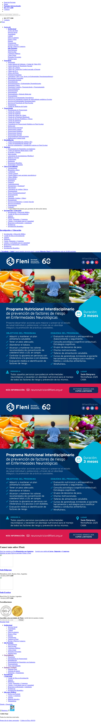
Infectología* (12, 187)
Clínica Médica (12, 177)
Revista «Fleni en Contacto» (17, 46)
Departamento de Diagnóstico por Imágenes (21, 149)
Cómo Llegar (12, 55)
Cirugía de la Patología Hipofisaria (18, 117)
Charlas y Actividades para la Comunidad (21, 221)
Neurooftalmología (14, 89)
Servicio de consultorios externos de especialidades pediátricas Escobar (30, 99)
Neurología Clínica (14, 85)
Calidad (10, 36)
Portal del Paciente (9, 2)
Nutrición (11, 196)
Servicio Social (12, 32)
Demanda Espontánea (15, 75)
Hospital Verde (4, 622)
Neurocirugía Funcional (15, 127)
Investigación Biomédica (15, 226)
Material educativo (13, 699)
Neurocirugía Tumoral (15, 133)
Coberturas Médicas (14, 53)
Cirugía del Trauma (14, 122)
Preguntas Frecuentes (14, 57)
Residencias (11, 224)
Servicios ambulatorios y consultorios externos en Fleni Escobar (28, 145)
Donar (6, 4)
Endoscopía (11, 126)
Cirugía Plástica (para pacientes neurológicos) (22, 175)
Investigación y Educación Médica (18, 212)
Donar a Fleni (12, 39)
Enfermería (11, 180)
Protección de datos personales (9, 720)
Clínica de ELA (13, 71)
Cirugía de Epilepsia (14, 113)
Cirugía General (13, 173)
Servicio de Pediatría (14, 203)
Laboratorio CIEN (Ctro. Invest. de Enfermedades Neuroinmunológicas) (30, 76)
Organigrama (12, 43)
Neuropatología (13, 664)
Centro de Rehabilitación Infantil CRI (19, 143)
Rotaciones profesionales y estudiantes (20, 223)
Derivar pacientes (16, 553)
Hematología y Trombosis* (16, 186)
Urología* (11, 207)
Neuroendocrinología (14, 80)
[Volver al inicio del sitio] (2, 22)
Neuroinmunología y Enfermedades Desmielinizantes (24, 83)
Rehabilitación (12, 660)
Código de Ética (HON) (27, 720)
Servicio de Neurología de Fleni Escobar (20, 103)
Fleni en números (13, 38)
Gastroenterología (13, 184)
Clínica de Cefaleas (14, 67)
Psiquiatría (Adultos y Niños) (17, 198)
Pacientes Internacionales (12, 6)
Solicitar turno (12, 59)
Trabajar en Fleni (13, 45)
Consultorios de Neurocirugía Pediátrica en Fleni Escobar (26, 124)
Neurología (11, 62)
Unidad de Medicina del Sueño (17, 106)
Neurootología (12, 92)
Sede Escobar (12, 52)
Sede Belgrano (12, 50)
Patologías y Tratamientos (16, 673)
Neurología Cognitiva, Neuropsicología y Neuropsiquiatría (26, 87)
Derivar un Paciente (14, 694)
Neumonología (12, 191)
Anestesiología (12, 168)
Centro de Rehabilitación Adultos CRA (20, 142)
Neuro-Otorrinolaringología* (17, 193)
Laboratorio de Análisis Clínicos (18, 189)
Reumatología (12, 200)
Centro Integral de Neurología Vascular (20, 66)
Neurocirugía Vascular (15, 135)
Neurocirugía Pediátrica (15, 131)
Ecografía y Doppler (14, 152)
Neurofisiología (13, 82)
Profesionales (12, 159)
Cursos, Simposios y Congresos (18, 219)
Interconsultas (12, 154)
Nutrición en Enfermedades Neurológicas (21, 97)
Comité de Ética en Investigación (18, 214)
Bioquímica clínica (14, 170)
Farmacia (11, 182)
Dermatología (12, 179)
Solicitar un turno (5, 553)
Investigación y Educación (10, 230)
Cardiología (11, 172)
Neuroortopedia (13, 194)
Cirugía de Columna (14, 112)
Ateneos (10, 216)
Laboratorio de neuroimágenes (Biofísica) (21, 156)
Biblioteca (11, 217)
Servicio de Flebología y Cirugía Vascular (21, 202)
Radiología (11, 161)
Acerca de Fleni (13, 30)
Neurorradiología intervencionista (18, 136)
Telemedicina (12, 105)
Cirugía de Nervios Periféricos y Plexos (20, 119)
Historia (10, 41)
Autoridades (11, 34)
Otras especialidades (14, 666)
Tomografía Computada (15, 165)
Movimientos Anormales (15, 78)
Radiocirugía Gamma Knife (16, 138)
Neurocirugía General (14, 129)
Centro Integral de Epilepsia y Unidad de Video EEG (24, 64)
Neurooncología (13, 90)
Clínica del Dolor (13, 73)
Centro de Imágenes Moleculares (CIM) (20, 150)
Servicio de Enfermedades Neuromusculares (21, 101)
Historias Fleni (12, 669)
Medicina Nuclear (13, 157)
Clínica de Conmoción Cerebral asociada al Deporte (24, 69)
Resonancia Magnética (15, 163)
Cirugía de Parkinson (14, 120)
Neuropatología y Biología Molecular (19, 94)
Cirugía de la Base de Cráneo (17, 115)
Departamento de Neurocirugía (17, 110)
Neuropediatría (12, 96)
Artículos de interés (14, 671)
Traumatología (12, 205)
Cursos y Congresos (14, 696)
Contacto (7, 9)
